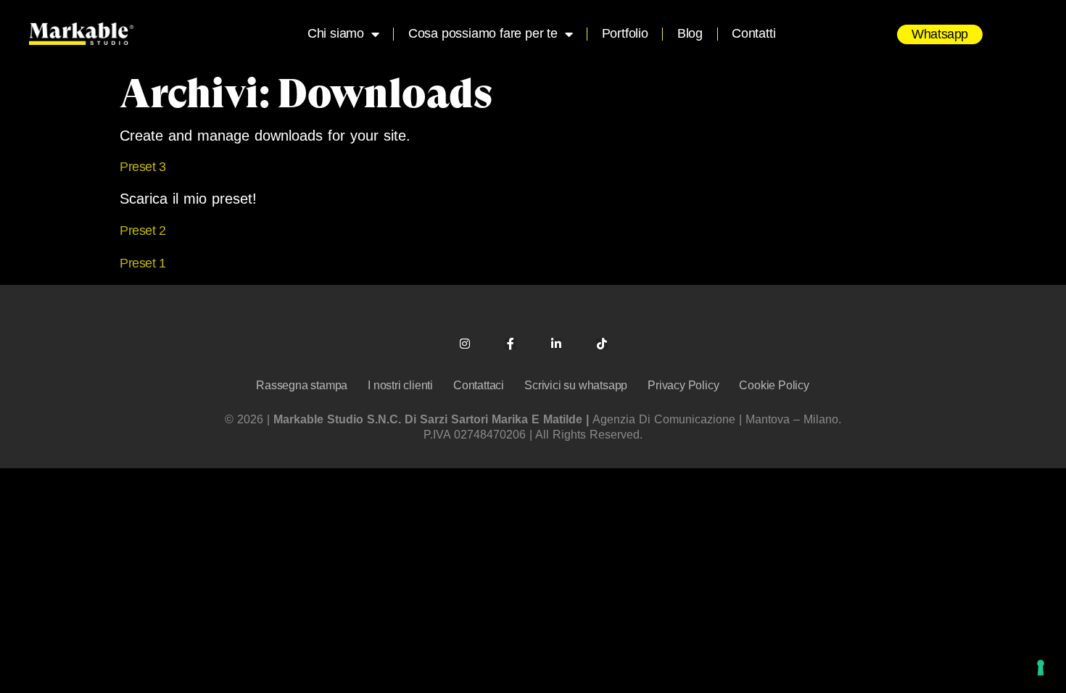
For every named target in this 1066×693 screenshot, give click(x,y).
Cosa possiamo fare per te (483, 33)
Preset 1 (143, 263)
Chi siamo (335, 33)
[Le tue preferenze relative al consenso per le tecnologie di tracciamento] (1040, 667)
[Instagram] (465, 343)
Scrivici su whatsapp (575, 385)
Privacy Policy (683, 385)
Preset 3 (143, 166)
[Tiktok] (602, 343)
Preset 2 (143, 230)
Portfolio (625, 33)
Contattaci (478, 385)
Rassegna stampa (301, 385)
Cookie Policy (774, 385)
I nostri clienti (400, 385)
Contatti (753, 33)
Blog (690, 33)
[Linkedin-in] (556, 343)
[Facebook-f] (510, 343)
